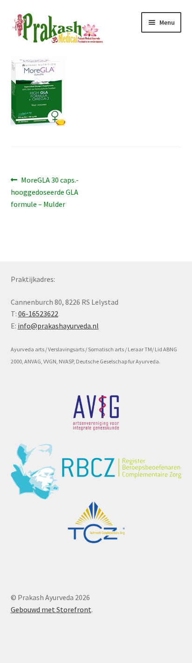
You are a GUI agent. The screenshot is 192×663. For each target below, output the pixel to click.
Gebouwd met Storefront (51, 609)
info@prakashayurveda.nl (58, 325)
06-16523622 (38, 313)
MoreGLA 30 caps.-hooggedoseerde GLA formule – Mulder (45, 192)
